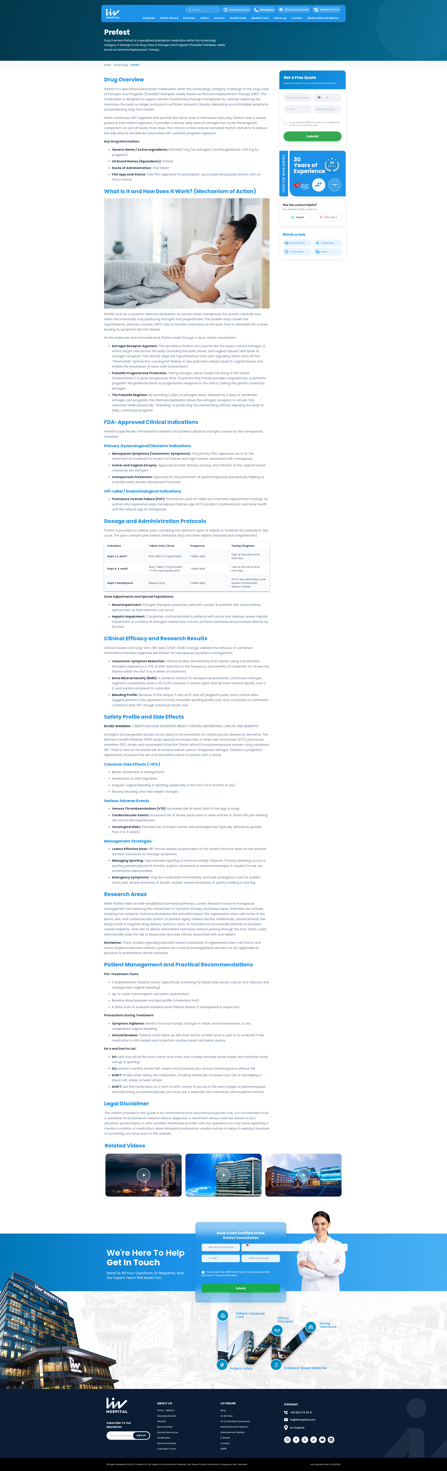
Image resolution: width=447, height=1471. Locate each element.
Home (107, 65)
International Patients (232, 1432)
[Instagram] (287, 1439)
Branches (189, 18)
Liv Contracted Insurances (235, 1421)
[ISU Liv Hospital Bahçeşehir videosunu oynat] (223, 1175)
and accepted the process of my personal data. (314, 123)
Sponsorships (165, 1426)
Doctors (219, 18)
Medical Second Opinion (323, 18)
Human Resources (167, 1432)
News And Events (166, 1443)
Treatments (327, 243)
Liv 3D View (227, 1416)
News (324, 251)
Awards (161, 1421)
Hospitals (149, 18)
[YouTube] (322, 1439)
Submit (312, 136)
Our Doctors (296, 251)
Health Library (169, 18)
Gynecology (121, 65)
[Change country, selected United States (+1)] (319, 97)
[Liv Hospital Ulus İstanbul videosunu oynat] (303, 1175)
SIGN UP (141, 1435)
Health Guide (238, 18)
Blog (223, 1410)
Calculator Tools (166, 1448)
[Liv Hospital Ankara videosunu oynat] (143, 1175)
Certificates (163, 1437)
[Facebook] (296, 1439)
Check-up (280, 18)
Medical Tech (260, 18)
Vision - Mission (166, 1410)
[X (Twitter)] (305, 1439)
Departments (297, 243)
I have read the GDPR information (305, 122)
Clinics (204, 18)
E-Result (225, 1437)
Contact (296, 18)
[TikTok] (313, 1439)
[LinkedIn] (331, 1439)
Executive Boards (167, 1416)
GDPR (224, 1448)
